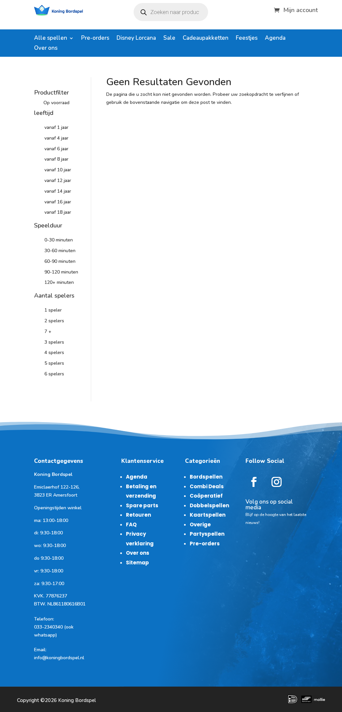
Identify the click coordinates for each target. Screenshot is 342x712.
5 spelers (54, 363)
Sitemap (137, 562)
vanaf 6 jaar (56, 149)
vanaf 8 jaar (56, 159)
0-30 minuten (58, 240)
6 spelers (54, 374)
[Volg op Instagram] (277, 482)
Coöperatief (206, 495)
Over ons (45, 49)
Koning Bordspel (77, 700)
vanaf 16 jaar (57, 202)
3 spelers (54, 342)
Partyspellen (207, 533)
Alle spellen (50, 39)
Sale (169, 39)
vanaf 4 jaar (56, 138)
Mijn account (300, 9)
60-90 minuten (59, 261)
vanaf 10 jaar (57, 170)
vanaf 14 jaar (57, 191)
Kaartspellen (207, 514)
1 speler (53, 310)
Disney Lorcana (136, 39)
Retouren (138, 514)
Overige (200, 524)
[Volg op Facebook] (254, 482)
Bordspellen (206, 476)
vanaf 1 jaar (56, 127)
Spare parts (142, 505)
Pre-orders (95, 39)
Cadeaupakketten (205, 39)
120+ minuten (59, 282)
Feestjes (247, 39)
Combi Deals (207, 486)
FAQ (131, 524)
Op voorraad (56, 103)
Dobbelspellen (209, 505)
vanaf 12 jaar (57, 180)
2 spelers (54, 321)
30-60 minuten (59, 250)
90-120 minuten (61, 272)
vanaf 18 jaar (57, 212)
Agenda (275, 39)
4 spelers (54, 352)
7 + (47, 331)
